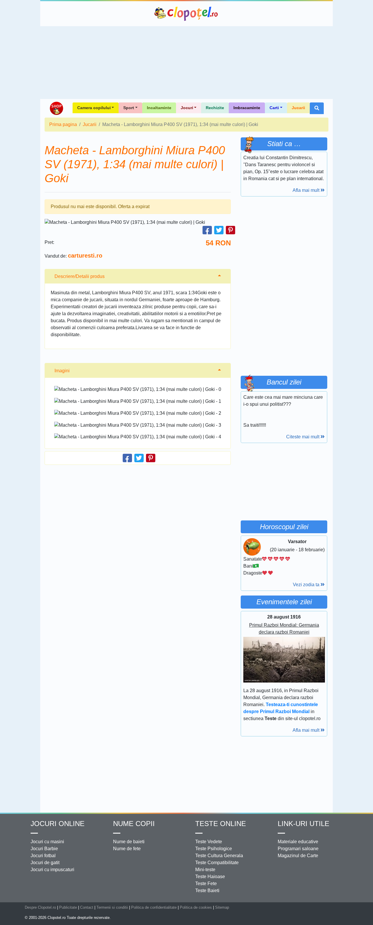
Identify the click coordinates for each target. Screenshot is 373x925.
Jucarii (298, 107)
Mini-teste (205, 869)
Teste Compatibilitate (217, 862)
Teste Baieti (207, 890)
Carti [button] (274, 107)
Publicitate (68, 907)
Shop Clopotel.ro (56, 108)
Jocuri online (58, 823)
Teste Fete (206, 883)
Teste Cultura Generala (219, 855)
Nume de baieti (129, 841)
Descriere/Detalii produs (79, 276)
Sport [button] (128, 107)
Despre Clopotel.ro (40, 907)
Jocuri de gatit (45, 862)
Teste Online (220, 823)
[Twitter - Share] (219, 230)
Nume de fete (127, 848)
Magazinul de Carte (298, 855)
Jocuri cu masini (47, 841)
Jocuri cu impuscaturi (52, 869)
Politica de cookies (196, 907)
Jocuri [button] (187, 107)
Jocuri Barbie (44, 848)
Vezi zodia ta (307, 584)
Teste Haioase (210, 876)
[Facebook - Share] (207, 230)
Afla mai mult (307, 190)
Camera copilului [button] (94, 107)
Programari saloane (298, 848)
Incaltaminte (159, 107)
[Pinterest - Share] (230, 230)
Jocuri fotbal (43, 855)
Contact (86, 907)
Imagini (62, 370)
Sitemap (222, 907)
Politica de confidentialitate (154, 907)
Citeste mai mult (303, 436)
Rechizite (215, 107)
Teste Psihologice (213, 848)
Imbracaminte (246, 107)
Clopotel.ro (186, 14)
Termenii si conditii (112, 907)
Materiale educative (298, 841)
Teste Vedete (208, 841)
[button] (317, 108)
